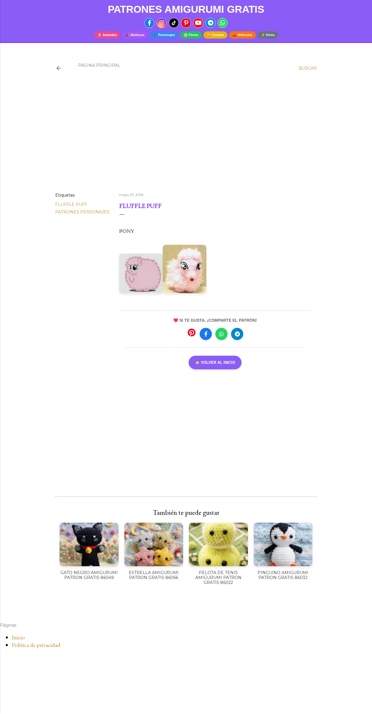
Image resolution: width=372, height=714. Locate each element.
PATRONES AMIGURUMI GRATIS (186, 9)
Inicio (18, 637)
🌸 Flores (191, 35)
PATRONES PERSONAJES (82, 212)
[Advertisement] (186, 137)
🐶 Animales (107, 35)
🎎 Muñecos (135, 35)
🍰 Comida (215, 35)
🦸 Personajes (164, 35)
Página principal (99, 65)
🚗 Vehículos (242, 35)
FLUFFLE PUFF (71, 204)
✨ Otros (268, 35)
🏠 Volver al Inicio (215, 362)
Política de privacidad (36, 645)
